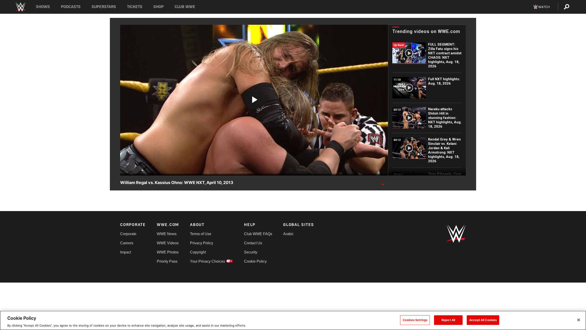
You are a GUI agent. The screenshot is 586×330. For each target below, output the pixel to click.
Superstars (104, 7)
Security (250, 252)
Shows (43, 7)
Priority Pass (167, 261)
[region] (293, 320)
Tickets (134, 7)
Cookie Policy (255, 261)
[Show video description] (383, 183)
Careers (126, 243)
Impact (125, 252)
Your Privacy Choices (207, 261)
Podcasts (71, 7)
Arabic (288, 234)
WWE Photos (168, 252)
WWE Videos (168, 243)
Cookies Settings (415, 320)
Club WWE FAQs (258, 234)
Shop (158, 7)
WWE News (166, 234)
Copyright (198, 252)
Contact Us (253, 243)
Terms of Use (200, 234)
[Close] (579, 320)
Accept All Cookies (483, 320)
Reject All (448, 320)
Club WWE (185, 7)
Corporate (128, 234)
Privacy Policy (201, 243)
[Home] (20, 7)
